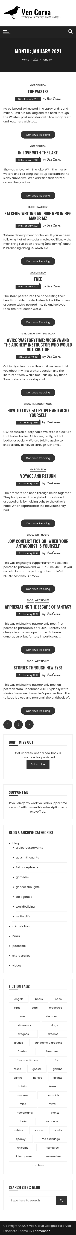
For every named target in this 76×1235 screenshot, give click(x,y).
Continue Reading (38, 135)
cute (22, 1016)
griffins (18, 1078)
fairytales (52, 1051)
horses (37, 1078)
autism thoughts (27, 857)
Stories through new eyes (38, 667)
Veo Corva (54, 99)
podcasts (19, 946)
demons (51, 1016)
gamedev (42, 207)
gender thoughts (28, 887)
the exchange (51, 1139)
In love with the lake (38, 152)
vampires (52, 1147)
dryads (18, 1043)
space (38, 1130)
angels (18, 999)
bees (58, 999)
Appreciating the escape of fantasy (38, 606)
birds (17, 1008)
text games (24, 897)
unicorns (22, 1147)
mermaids (52, 1095)
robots (22, 1121)
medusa (22, 1095)
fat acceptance (42, 404)
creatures (55, 1008)
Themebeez (41, 1231)
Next (29, 724)
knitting (23, 1086)
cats (35, 1008)
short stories (21, 956)
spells (58, 1130)
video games (23, 1156)
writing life (42, 534)
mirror (52, 1104)
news (16, 936)
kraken (53, 1086)
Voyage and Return (38, 476)
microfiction (38, 85)
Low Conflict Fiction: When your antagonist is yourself (38, 543)
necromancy (25, 1112)
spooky (20, 1139)
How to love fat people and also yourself (38, 412)
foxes (17, 1069)
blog (31, 207)
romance (52, 1121)
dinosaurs (24, 1025)
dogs (54, 1025)
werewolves (53, 1156)
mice (23, 1104)
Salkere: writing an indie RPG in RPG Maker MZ (38, 215)
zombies (38, 1165)
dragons (23, 1034)
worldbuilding (25, 907)
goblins (57, 1069)
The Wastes (38, 91)
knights (57, 1078)
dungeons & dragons (48, 1043)
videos (16, 965)
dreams (53, 1034)
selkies (18, 1130)
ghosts (37, 1069)
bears (39, 999)
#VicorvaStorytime (34, 333)
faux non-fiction (27, 1060)
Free (38, 279)
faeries (22, 1051)
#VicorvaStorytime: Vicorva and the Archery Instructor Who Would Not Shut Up (38, 345)
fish (57, 1060)
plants (55, 1112)
